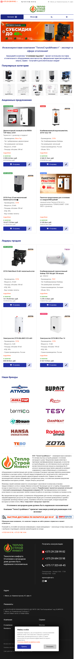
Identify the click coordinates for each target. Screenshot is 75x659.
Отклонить (50, 647)
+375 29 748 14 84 (20, 532)
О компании (8, 625)
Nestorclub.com (28, 651)
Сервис (42, 620)
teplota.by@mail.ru (48, 578)
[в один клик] (29, 164)
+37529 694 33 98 (7, 532)
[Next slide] (71, 31)
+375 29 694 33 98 (54, 558)
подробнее (7, 153)
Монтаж (42, 625)
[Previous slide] (3, 31)
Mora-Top (18, 138)
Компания (8, 620)
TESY (53, 279)
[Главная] (37, 12)
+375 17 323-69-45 (55, 565)
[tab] (31, 39)
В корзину (16, 164)
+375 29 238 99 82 (54, 551)
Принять (24, 647)
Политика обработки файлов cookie (28, 642)
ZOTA (54, 138)
